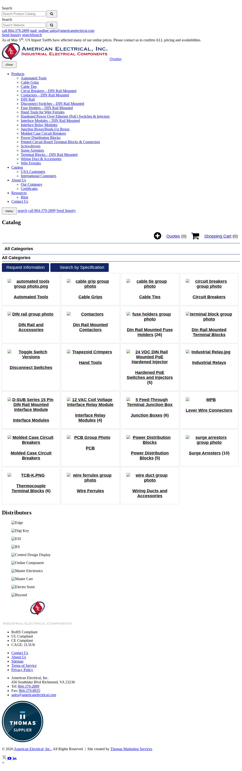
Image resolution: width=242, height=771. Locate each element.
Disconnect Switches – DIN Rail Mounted (52, 104)
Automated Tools (34, 78)
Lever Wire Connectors (209, 410)
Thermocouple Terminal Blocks (29, 488)
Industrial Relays (209, 362)
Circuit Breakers (209, 297)
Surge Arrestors (32, 150)
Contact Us (19, 201)
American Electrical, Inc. (32, 749)
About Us (18, 180)
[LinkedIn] (15, 758)
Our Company (31, 184)
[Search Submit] (52, 13)
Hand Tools (90, 362)
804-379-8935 (29, 691)
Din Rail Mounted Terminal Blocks (209, 332)
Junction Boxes (146, 415)
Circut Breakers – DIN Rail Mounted (48, 91)
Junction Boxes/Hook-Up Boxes (45, 129)
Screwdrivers (30, 146)
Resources (19, 193)
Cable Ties (29, 87)
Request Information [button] (25, 267)
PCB (90, 448)
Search (7, 8)
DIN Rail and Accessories (30, 327)
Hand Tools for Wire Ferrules (43, 112)
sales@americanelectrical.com (33, 695)
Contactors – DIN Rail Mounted (45, 95)
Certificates (29, 189)
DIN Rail (28, 99)
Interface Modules (31, 420)
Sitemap (17, 661)
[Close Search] (2, 4)
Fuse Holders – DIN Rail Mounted (47, 108)
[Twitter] (5, 758)
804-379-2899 (28, 686)
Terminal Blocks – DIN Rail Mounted (49, 155)
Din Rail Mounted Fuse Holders (150, 332)
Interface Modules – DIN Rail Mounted (50, 121)
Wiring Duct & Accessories (41, 159)
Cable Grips (30, 82)
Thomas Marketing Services (131, 749)
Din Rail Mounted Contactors (90, 327)
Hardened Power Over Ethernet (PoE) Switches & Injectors (65, 116)
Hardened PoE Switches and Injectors (150, 375)
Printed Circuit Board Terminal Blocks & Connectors (60, 142)
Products (17, 74)
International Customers (38, 176)
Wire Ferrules (31, 163)
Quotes (173, 236)
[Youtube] (10, 758)
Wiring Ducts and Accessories (149, 493)
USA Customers (33, 172)
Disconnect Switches (31, 367)
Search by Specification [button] (82, 267)
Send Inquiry (11, 35)
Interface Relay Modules (39, 125)
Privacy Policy (22, 670)
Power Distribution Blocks (40, 138)
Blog (24, 197)
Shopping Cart (217, 236)
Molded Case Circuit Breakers (43, 133)
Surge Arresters (205, 453)
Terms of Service (24, 666)
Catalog (17, 167)
